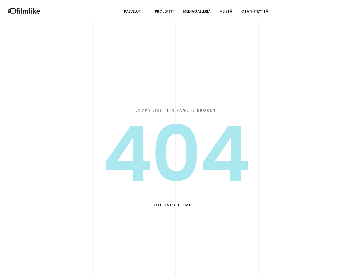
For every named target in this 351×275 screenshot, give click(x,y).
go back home (173, 205)
